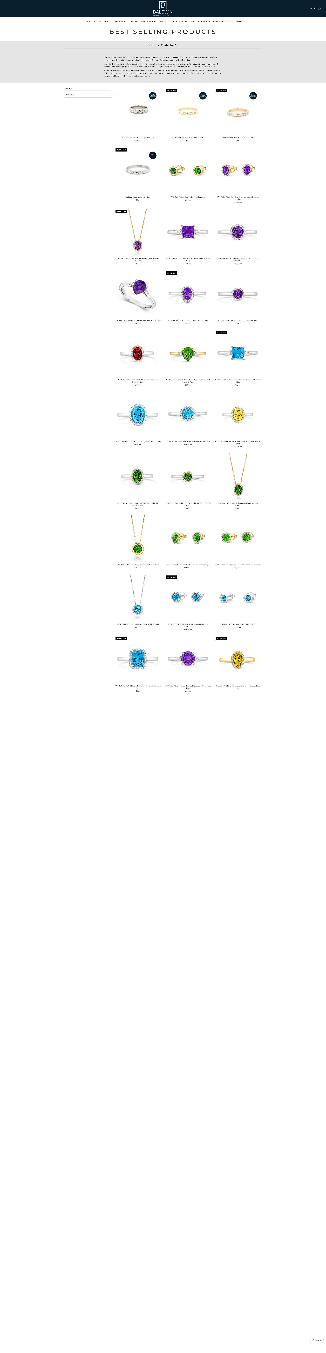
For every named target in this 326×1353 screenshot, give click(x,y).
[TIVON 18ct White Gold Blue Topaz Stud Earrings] (238, 597)
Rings (106, 21)
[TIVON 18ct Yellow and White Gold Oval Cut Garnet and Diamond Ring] (137, 353)
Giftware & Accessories (178, 21)
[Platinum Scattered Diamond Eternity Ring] (137, 110)
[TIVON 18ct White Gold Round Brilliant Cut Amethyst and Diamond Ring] (238, 232)
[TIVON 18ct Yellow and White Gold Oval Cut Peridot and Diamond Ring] (137, 476)
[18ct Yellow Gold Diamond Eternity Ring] (187, 110)
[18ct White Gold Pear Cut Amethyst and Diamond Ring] (187, 293)
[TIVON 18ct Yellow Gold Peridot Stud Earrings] (187, 170)
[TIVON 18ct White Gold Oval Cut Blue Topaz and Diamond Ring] (137, 414)
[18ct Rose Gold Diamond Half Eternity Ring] (238, 110)
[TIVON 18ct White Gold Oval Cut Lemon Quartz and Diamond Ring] (238, 414)
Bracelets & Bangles (149, 21)
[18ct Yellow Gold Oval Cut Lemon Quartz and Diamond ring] (238, 659)
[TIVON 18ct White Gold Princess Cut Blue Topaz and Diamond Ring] (238, 353)
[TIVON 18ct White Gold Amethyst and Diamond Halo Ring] (238, 293)
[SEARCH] (311, 8)
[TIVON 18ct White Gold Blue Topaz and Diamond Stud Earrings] (187, 597)
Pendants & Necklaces (119, 21)
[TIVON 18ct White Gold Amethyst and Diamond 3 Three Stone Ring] (187, 659)
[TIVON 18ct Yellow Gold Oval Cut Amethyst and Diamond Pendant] (137, 232)
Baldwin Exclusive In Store (200, 21)
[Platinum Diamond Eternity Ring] (137, 170)
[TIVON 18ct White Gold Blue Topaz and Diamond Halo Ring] (187, 414)
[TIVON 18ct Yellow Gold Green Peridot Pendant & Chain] (137, 538)
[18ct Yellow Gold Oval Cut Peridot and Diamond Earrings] (187, 538)
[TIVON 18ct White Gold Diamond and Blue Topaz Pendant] (137, 597)
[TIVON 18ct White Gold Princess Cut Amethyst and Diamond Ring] (187, 232)
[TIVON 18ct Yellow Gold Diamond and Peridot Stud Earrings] (238, 538)
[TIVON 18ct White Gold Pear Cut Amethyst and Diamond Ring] (137, 293)
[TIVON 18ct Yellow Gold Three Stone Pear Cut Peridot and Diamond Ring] (187, 353)
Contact (239, 21)
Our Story (87, 21)
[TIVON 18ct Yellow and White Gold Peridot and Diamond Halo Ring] (187, 476)
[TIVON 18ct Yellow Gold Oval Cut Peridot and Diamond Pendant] (238, 476)
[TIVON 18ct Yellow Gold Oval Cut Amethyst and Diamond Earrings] (238, 170)
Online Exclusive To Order (223, 21)
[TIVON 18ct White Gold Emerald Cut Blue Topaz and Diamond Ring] (137, 659)
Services (97, 21)
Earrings (134, 21)
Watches (163, 21)
